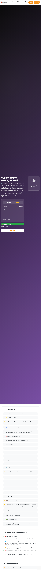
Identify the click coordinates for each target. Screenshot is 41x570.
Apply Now (12, 230)
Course (14, 1)
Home (9, 1)
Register (37, 2)
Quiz (18, 1)
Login (31, 2)
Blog (26, 1)
